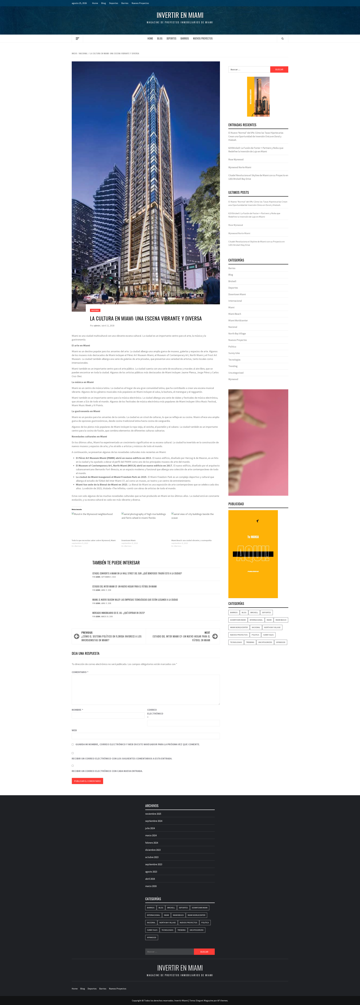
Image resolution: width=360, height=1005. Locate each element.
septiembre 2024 (153, 820)
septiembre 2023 (153, 864)
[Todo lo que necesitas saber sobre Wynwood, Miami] (95, 525)
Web (74, 730)
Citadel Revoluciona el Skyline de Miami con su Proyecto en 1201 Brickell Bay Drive (258, 177)
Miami (231, 307)
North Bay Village (237, 333)
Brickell (232, 281)
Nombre (77, 709)
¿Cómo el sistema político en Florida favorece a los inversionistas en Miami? (111, 636)
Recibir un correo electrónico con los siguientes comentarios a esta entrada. (122, 758)
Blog (103, 3)
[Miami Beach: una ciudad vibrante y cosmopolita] (194, 525)
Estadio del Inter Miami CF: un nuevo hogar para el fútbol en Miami (124, 586)
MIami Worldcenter (238, 320)
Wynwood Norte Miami (239, 167)
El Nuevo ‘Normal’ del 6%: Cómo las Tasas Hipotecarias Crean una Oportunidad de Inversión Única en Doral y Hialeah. (255, 136)
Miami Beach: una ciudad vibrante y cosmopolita (191, 540)
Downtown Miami (129, 540)
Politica (232, 346)
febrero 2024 (151, 842)
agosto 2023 (151, 871)
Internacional (235, 300)
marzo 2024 (151, 835)
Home (95, 3)
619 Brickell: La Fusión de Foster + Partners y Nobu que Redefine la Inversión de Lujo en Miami (255, 149)
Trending (233, 366)
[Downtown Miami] (145, 525)
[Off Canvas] (77, 38)
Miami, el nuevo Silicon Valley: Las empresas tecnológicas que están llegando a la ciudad (135, 599)
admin (97, 325)
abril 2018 (150, 878)
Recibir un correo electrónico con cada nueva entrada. (107, 771)
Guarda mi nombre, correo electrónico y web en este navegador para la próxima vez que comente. (138, 744)
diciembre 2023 (153, 849)
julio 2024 (150, 828)
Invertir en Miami (180, 15)
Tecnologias (234, 359)
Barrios (124, 3)
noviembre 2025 (153, 813)
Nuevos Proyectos (140, 3)
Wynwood (233, 379)
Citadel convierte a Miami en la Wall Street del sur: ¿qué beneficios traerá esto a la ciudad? (137, 573)
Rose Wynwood (236, 159)
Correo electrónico (154, 713)
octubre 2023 (151, 857)
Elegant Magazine (204, 1000)
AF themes (222, 1000)
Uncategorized (236, 372)
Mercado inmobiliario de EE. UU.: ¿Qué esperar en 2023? (118, 613)
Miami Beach (234, 313)
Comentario (80, 672)
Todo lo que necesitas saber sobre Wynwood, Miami (94, 540)
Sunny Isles (234, 353)
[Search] (283, 38)
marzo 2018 (151, 886)
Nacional (95, 310)
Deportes (113, 3)
